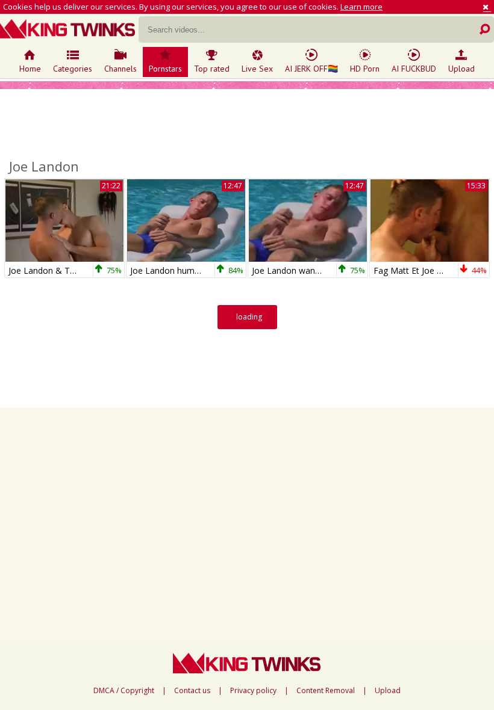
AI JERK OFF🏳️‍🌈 (311, 68)
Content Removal (325, 690)
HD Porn (365, 68)
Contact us (192, 690)
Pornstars (165, 68)
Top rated (212, 68)
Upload (461, 68)
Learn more (361, 6)
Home (30, 68)
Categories (72, 68)
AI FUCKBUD (414, 68)
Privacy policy (253, 690)
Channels (120, 68)
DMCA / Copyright (123, 690)
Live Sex (257, 68)
